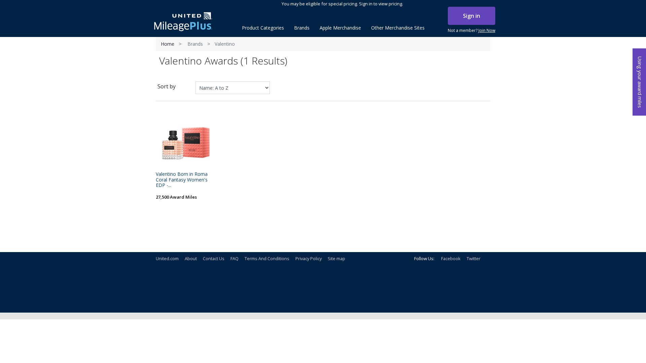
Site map (336, 258)
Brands (195, 44)
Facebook (451, 258)
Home (167, 44)
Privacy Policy (308, 258)
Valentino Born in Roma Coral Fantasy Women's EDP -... (182, 179)
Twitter (473, 258)
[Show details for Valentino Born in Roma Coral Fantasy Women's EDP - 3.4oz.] (186, 138)
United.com (167, 258)
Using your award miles (640, 82)
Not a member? (471, 30)
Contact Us (213, 258)
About (191, 258)
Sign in (471, 15)
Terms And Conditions (267, 258)
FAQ (234, 258)
